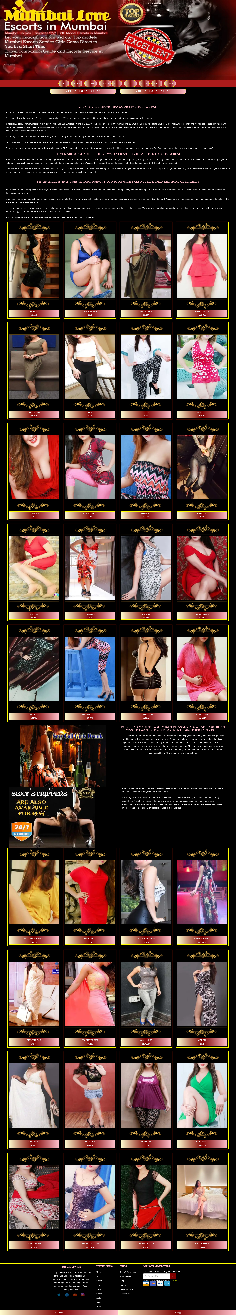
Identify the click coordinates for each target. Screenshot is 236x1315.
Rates (117, 83)
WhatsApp (177, 1313)
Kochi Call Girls (126, 1289)
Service (105, 83)
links (144, 83)
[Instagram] (83, 1293)
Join (173, 1276)
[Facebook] (67, 1293)
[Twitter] (59, 1293)
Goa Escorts (124, 1285)
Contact (130, 83)
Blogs (157, 83)
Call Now (59, 1313)
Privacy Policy (125, 1276)
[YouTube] (75, 1293)
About (77, 83)
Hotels (170, 83)
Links (98, 1298)
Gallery (90, 83)
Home (64, 83)
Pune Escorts (125, 1294)
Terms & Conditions (128, 1272)
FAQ (122, 1281)
